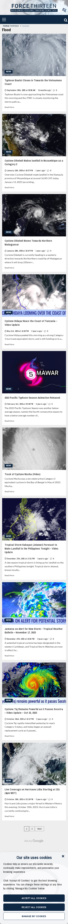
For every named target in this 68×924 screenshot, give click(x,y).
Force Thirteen (34, 6)
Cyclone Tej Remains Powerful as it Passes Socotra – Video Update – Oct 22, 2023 (34, 714)
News (8, 71)
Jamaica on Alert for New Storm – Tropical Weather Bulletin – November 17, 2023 (34, 633)
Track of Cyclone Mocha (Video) (22, 474)
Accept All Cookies (34, 898)
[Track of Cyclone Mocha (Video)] (34, 449)
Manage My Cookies (34, 916)
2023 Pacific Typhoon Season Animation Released (32, 400)
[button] (63, 856)
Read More (9, 107)
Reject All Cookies (34, 907)
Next (39, 828)
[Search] (65, 19)
